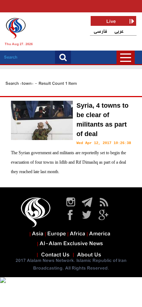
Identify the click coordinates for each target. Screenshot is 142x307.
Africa (77, 234)
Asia (37, 234)
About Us (89, 255)
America (99, 234)
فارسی (100, 31)
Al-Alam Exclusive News (71, 243)
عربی (119, 31)
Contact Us (55, 255)
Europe (56, 234)
